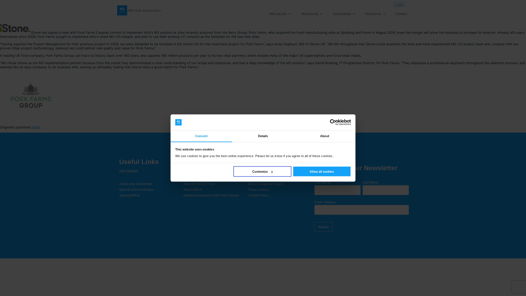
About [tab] (324, 136)
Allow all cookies (322, 171)
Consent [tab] (201, 136)
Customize (260, 171)
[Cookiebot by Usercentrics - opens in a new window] (333, 122)
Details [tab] (263, 136)
